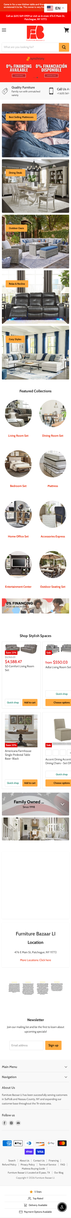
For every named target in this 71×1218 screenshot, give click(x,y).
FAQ (62, 1164)
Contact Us (38, 1160)
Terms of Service (47, 1164)
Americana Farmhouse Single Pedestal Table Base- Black (18, 754)
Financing (54, 1160)
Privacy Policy (28, 1164)
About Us (24, 1160)
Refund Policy (9, 1164)
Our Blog (58, 1172)
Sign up (53, 1045)
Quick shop (13, 702)
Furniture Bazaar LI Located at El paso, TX (29, 1172)
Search (12, 1160)
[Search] (64, 47)
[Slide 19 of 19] (35, 68)
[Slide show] (35, 68)
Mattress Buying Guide (33, 1168)
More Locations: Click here (35, 960)
